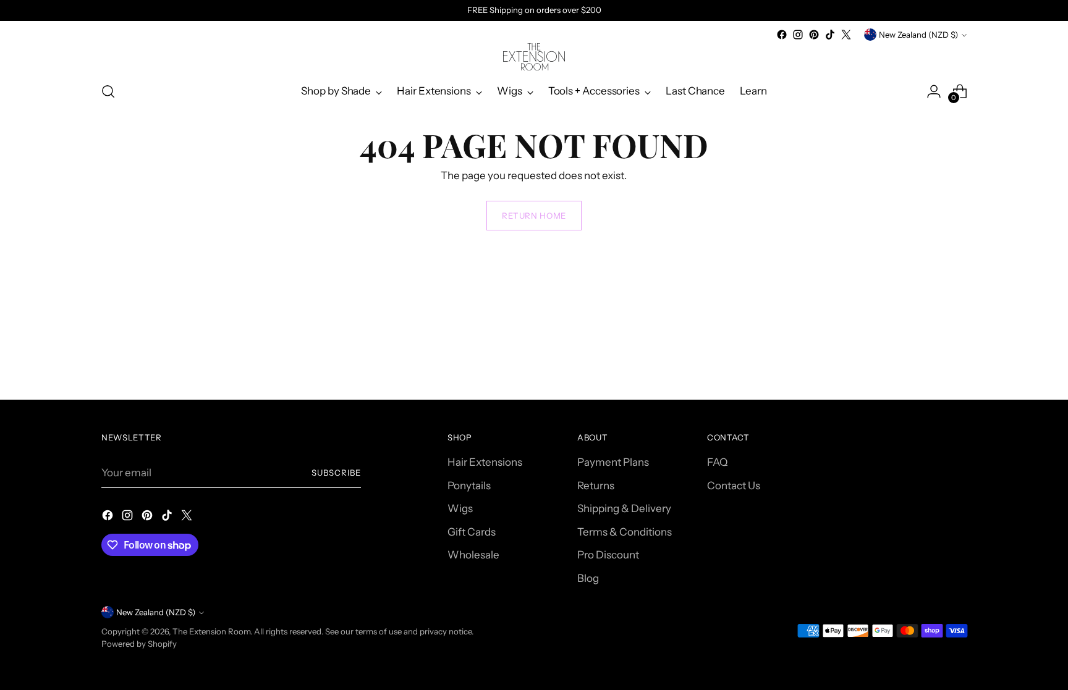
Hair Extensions (484, 462)
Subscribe (336, 473)
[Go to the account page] (934, 91)
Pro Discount (608, 555)
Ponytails (469, 485)
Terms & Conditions (624, 532)
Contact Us (733, 485)
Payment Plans (613, 462)
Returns (595, 485)
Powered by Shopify (139, 644)
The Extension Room (211, 631)
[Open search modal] (108, 91)
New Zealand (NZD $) (918, 35)
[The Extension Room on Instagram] (797, 34)
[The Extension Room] (534, 56)
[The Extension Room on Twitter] (846, 34)
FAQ (717, 462)
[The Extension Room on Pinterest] (814, 34)
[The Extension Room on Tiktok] (830, 34)
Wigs (460, 508)
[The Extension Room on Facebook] (781, 34)
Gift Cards (471, 532)
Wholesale (473, 555)
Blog (588, 578)
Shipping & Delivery (624, 508)
